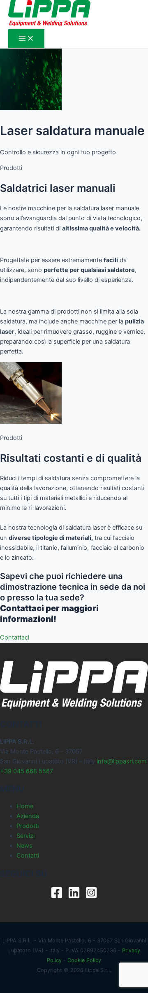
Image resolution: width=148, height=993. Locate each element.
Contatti (27, 855)
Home (24, 806)
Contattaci (14, 637)
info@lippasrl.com (122, 761)
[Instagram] (91, 896)
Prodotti (27, 826)
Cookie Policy (84, 960)
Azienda (27, 816)
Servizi (25, 836)
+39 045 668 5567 (26, 771)
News (24, 845)
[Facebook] (57, 896)
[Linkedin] (74, 896)
